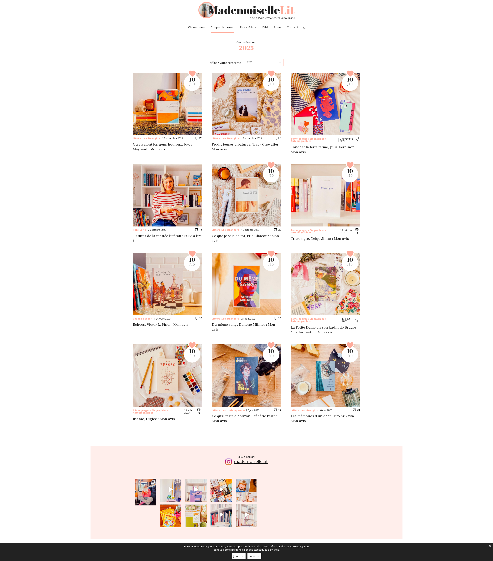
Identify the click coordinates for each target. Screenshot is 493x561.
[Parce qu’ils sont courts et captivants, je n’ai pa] (170, 489)
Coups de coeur (222, 27)
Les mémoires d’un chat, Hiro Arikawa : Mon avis (323, 418)
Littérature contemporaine (229, 410)
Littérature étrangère (146, 138)
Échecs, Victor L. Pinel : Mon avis (160, 324)
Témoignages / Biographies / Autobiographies (308, 140)
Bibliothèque (271, 27)
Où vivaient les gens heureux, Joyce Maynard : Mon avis (163, 147)
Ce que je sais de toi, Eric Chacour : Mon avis (245, 238)
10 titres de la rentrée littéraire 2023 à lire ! (167, 238)
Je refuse (238, 556)
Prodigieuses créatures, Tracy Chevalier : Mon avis (246, 147)
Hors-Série (248, 27)
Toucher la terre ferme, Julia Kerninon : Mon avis (323, 149)
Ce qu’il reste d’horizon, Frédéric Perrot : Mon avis (245, 418)
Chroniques (196, 27)
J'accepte (254, 556)
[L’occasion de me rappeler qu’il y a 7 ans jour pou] (246, 489)
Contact (292, 27)
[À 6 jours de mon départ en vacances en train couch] (221, 489)
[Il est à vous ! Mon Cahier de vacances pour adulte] (170, 514)
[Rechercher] (304, 28)
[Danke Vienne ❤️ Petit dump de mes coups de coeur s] (145, 489)
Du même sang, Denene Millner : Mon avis (243, 327)
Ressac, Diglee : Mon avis (154, 419)
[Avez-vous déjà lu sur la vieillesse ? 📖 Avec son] (196, 489)
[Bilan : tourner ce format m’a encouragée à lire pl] (221, 514)
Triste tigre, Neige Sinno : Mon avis (320, 238)
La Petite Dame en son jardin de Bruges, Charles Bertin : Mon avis (324, 330)
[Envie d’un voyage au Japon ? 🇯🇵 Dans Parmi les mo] (196, 514)
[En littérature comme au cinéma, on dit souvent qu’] (246, 514)
